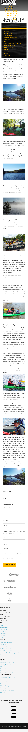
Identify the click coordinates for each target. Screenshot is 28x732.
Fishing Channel (5, 665)
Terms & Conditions (6, 684)
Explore (2, 635)
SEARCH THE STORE (10, 45)
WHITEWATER (8, 33)
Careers (2, 657)
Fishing (2, 625)
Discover (3, 633)
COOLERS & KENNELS (10, 37)
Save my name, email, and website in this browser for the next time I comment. (13, 556)
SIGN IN (6, 53)
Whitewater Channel (7, 662)
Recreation (3, 629)
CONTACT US (7, 49)
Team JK (3, 671)
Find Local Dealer (6, 642)
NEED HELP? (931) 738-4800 (6, 5)
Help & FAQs (4, 682)
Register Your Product (7, 677)
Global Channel (5, 669)
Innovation (3, 646)
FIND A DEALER (8, 47)
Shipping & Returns (6, 688)
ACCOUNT (7, 51)
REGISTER (7, 55)
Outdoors (3, 631)
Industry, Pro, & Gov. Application (10, 653)
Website (6, 544)
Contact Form (4, 620)
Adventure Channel (6, 667)
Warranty (3, 680)
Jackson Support (5, 648)
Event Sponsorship (6, 651)
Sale (1, 637)
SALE (14, 20)
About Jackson (5, 655)
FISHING (6, 31)
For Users (3, 644)
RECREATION (11, 11)
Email (5, 531)
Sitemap (3, 692)
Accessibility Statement (7, 690)
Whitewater (4, 627)
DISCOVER (11, 18)
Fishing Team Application (8, 673)
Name (5, 521)
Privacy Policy (4, 686)
